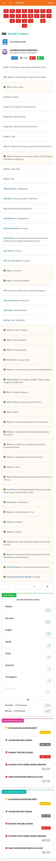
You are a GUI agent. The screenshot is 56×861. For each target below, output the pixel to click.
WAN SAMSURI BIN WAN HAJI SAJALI (25, 777)
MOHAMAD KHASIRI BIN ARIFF (22, 728)
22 (42, 58)
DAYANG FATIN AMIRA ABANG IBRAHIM (27, 764)
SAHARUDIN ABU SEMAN (20, 740)
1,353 (25, 58)
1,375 (15, 58)
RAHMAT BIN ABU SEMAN (20, 752)
